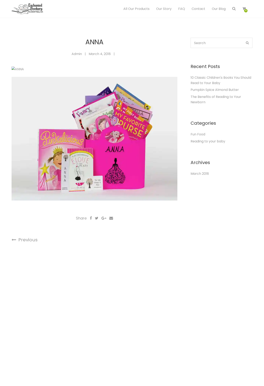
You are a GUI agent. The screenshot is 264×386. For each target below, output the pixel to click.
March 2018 (200, 173)
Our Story (164, 8)
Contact (198, 8)
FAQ (181, 8)
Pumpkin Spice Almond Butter (215, 89)
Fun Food (198, 134)
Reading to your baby (208, 141)
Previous (27, 240)
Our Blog (219, 8)
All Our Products (136, 8)
